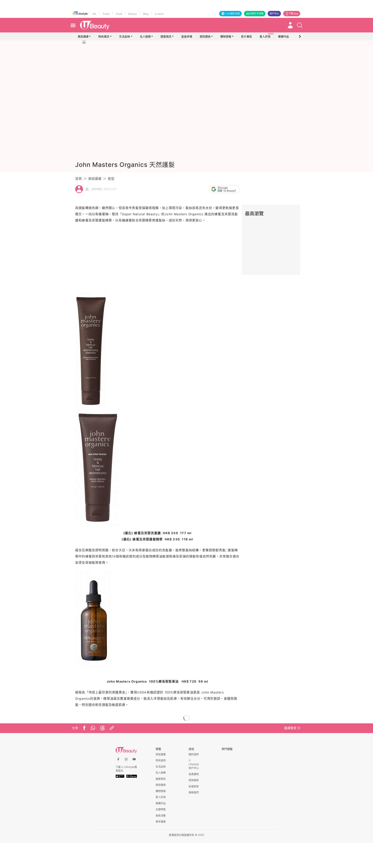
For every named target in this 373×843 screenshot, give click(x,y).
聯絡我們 (194, 792)
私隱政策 (194, 786)
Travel (106, 13)
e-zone (159, 13)
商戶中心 (274, 13)
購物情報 (225, 36)
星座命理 (186, 36)
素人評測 (161, 797)
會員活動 (161, 815)
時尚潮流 (103, 36)
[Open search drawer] (299, 25)
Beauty (132, 13)
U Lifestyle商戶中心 (194, 764)
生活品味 (124, 36)
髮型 (111, 179)
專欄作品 (161, 803)
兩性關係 (205, 36)
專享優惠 (161, 821)
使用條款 (194, 780)
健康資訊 (165, 36)
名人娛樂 (145, 36)
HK (94, 13)
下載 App (293, 13)
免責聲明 (194, 774)
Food (119, 13)
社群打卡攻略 (256, 13)
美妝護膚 (83, 36)
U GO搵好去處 (232, 13)
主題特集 (161, 809)
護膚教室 (290, 728)
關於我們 (194, 754)
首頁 (78, 179)
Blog (145, 13)
